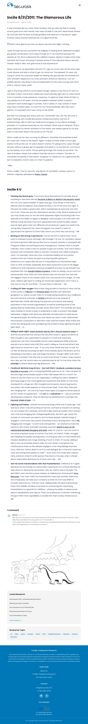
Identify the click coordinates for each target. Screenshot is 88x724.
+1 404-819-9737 (44, 691)
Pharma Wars (43, 291)
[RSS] (47, 696)
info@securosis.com (44, 688)
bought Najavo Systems (39, 271)
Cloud (38, 634)
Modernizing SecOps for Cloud (21, 611)
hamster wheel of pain (21, 400)
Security (74, 634)
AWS (16, 634)
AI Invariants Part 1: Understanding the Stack (25, 599)
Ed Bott (41, 298)
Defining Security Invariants (19, 603)
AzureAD (30, 634)
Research (66, 634)
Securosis (14, 637)
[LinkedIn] (41, 696)
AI (11, 634)
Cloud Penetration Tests (18, 615)
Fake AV (29, 291)
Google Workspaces (54, 634)
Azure (23, 634)
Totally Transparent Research (44, 674)
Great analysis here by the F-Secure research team (53, 331)
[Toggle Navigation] (79, 5)
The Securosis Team (44, 677)
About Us (44, 671)
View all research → (16, 620)
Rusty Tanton (41, 174)
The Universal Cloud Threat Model (22, 607)
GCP (44, 634)
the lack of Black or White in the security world (59, 199)
